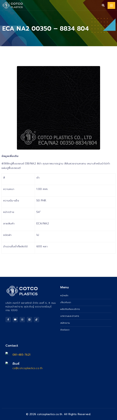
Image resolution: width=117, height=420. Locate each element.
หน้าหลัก (64, 295)
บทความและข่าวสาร (69, 316)
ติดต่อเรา (65, 329)
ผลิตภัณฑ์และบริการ (70, 309)
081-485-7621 (21, 355)
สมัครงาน (65, 323)
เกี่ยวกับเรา (65, 302)
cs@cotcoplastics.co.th (27, 368)
